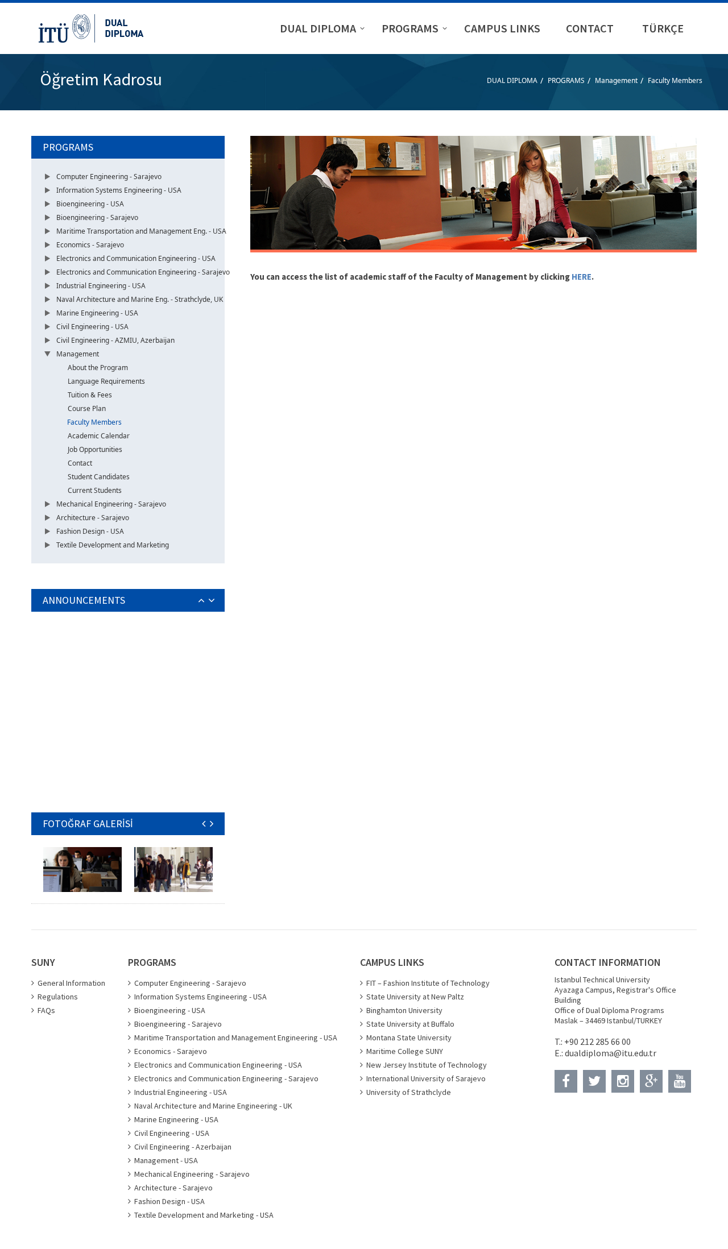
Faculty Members (675, 80)
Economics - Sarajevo (90, 245)
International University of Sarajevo (426, 1078)
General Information (71, 983)
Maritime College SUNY (404, 1051)
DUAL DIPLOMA (512, 80)
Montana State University (409, 1037)
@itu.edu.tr (635, 1053)
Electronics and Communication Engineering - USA (136, 258)
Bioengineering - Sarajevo (97, 217)
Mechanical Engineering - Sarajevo (111, 504)
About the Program (98, 367)
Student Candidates (99, 477)
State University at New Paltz (415, 996)
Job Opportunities (95, 449)
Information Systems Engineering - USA (118, 190)
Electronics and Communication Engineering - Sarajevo (143, 272)
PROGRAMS (566, 80)
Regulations (58, 996)
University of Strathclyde (408, 1092)
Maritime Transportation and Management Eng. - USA (141, 231)
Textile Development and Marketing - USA (204, 1215)
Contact (80, 463)
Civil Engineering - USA (92, 326)
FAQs (46, 1010)
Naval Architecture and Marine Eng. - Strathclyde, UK (139, 299)
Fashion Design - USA (90, 531)
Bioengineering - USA (90, 204)
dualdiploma (589, 1053)
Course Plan (87, 408)
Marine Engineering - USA (97, 313)
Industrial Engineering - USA (101, 286)
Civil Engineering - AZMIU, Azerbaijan (115, 340)
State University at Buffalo (410, 1024)
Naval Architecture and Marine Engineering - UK (213, 1106)
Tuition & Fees (90, 395)
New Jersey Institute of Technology (426, 1065)
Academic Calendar (99, 436)
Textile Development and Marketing (112, 545)
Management (616, 80)
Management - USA (166, 1160)
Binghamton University (404, 1010)
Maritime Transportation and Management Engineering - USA (235, 1037)
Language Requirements (106, 381)
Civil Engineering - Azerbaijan (182, 1147)
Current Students (95, 490)
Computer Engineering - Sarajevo (109, 176)
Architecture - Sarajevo (92, 517)
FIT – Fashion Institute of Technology (428, 983)
